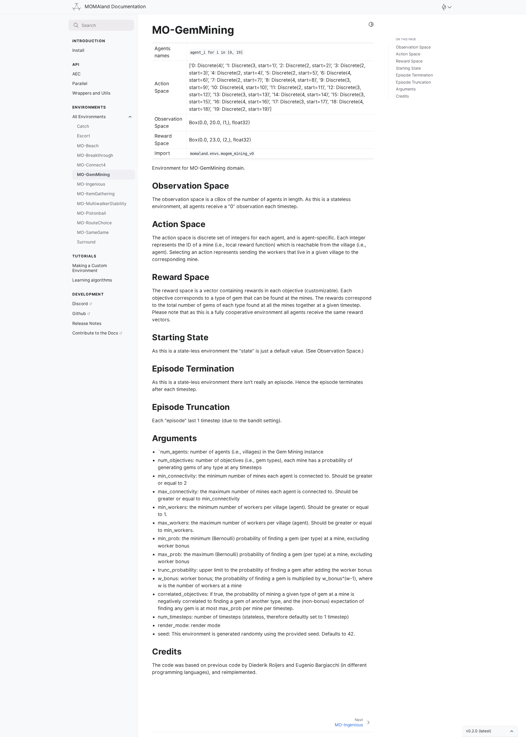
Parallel (79, 83)
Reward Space (409, 61)
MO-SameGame (93, 232)
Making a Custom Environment (89, 268)
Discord (80, 303)
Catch (83, 126)
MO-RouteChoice (94, 222)
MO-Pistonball (91, 213)
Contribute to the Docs (95, 333)
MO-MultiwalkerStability (102, 203)
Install (78, 50)
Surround (86, 242)
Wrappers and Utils (91, 93)
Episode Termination (414, 75)
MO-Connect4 (91, 165)
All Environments (89, 116)
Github (79, 313)
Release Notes (86, 323)
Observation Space (413, 47)
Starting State (408, 68)
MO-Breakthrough (95, 155)
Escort (83, 135)
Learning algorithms (92, 280)
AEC (76, 73)
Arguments (406, 89)
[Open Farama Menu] (446, 7)
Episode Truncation (413, 82)
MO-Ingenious (91, 184)
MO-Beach (88, 145)
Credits (402, 96)
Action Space (408, 54)
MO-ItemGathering (96, 193)
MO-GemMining (93, 174)
